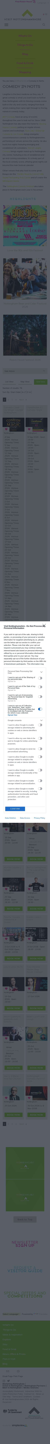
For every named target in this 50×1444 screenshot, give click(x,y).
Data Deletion (10, 818)
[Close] (45, 626)
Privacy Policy (39, 818)
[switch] (40, 678)
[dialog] (25, 722)
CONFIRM (15, 809)
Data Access (25, 818)
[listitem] (25, 672)
